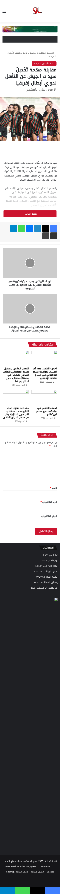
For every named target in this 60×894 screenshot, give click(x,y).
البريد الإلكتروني (48, 502)
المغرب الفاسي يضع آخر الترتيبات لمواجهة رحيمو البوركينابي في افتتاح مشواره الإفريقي (45, 373)
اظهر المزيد (30, 214)
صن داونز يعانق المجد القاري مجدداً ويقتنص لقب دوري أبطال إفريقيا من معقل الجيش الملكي (16, 413)
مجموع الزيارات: (51, 571)
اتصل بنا (50, 872)
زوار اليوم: (53, 555)
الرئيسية (50, 53)
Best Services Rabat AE (17, 866)
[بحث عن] (56, 12)
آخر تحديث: (52, 588)
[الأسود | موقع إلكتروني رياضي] (30, 11)
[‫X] (45, 228)
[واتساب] (21, 228)
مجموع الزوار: (52, 577)
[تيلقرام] (13, 228)
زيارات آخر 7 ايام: (50, 566)
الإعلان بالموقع (37, 872)
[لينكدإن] (37, 228)
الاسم (53, 488)
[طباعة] (45, 235)
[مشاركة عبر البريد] (53, 235)
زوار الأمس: (52, 560)
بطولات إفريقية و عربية (33, 53)
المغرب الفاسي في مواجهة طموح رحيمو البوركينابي (46, 411)
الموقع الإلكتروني (49, 516)
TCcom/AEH (44, 866)
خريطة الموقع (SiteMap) (17, 872)
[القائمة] (4, 12)
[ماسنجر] (29, 228)
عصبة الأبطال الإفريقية (44, 63)
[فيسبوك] (53, 228)
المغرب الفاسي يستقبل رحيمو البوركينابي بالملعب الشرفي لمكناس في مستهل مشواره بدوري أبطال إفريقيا (16, 374)
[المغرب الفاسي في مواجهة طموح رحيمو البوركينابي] (44, 397)
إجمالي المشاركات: (49, 582)
